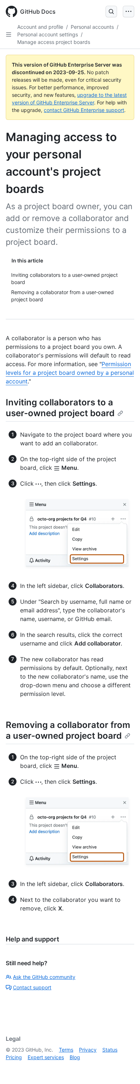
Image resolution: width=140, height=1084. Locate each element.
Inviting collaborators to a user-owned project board (60, 407)
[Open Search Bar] (111, 11)
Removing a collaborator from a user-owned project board (68, 730)
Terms (66, 1050)
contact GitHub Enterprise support (84, 110)
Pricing (14, 1057)
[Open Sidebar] (8, 34)
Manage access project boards (53, 42)
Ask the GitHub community (44, 977)
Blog (75, 1057)
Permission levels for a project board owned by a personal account (70, 372)
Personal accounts (92, 27)
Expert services (46, 1057)
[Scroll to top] (124, 1068)
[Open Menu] (128, 11)
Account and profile (40, 27)
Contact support (32, 987)
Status (109, 1050)
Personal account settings (47, 34)
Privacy (88, 1050)
